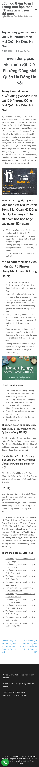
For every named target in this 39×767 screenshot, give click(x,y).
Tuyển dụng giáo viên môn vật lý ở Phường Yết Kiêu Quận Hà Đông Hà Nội (10, 646)
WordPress (19, 763)
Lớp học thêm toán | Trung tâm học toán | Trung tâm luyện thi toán (17, 8)
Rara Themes (20, 761)
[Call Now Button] (5, 762)
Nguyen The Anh (24, 51)
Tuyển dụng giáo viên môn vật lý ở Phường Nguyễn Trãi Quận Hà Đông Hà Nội (28, 646)
